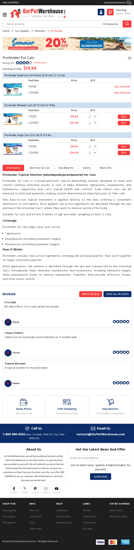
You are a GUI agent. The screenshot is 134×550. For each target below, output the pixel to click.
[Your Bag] (110, 13)
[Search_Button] (127, 23)
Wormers (40, 31)
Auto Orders (116, 510)
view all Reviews (117, 294)
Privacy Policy (63, 516)
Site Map (87, 529)
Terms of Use (90, 516)
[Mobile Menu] (5, 14)
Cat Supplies (22, 31)
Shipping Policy (64, 523)
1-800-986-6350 (14, 434)
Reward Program (118, 516)
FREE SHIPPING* (64, 3)
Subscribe (100, 476)
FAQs (32, 523)
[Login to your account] (101, 12)
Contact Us (35, 516)
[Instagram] (46, 488)
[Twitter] (24, 488)
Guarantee (61, 510)
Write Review (90, 294)
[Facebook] (14, 488)
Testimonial (89, 523)
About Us (34, 510)
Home (6, 31)
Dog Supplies (9, 510)
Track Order (35, 529)
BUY (123, 116)
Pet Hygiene (9, 523)
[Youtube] (56, 488)
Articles (87, 510)
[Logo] (37, 13)
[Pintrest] (35, 488)
